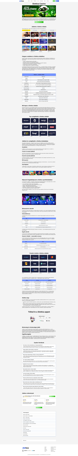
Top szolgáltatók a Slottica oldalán (27, 420)
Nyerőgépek (51, 30)
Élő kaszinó (34, 30)
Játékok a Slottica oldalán (26, 414)
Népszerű (26, 30)
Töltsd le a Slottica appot (26, 429)
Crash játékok (42, 30)
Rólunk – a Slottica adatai (26, 417)
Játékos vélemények (25, 435)
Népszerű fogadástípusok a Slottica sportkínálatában (29, 423)
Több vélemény (39, 407)
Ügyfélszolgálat (25, 432)
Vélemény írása (52, 396)
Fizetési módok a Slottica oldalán (27, 426)
